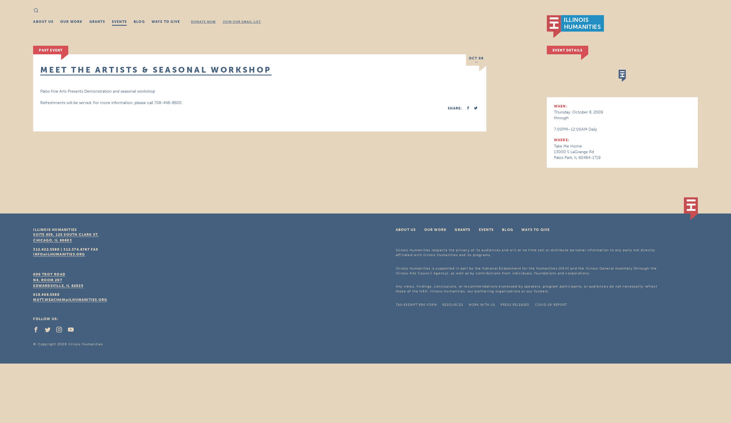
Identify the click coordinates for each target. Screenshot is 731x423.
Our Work (71, 22)
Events (119, 22)
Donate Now (203, 22)
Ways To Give (166, 22)
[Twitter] (50, 331)
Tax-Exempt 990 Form (416, 305)
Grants (97, 22)
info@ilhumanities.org (59, 254)
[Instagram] (61, 331)
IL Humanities (575, 26)
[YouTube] (73, 331)
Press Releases (515, 305)
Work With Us (482, 305)
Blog (139, 22)
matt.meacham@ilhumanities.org (70, 300)
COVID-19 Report (551, 305)
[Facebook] (38, 331)
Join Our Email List (242, 22)
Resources (452, 305)
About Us (43, 22)
